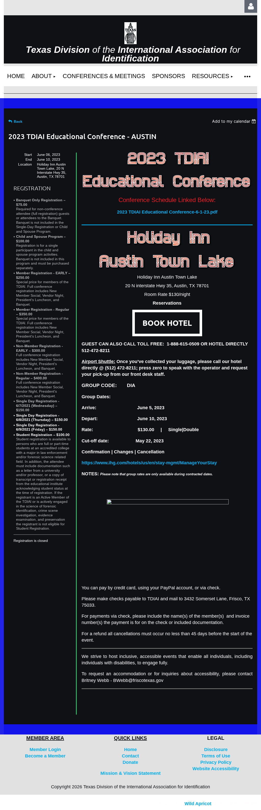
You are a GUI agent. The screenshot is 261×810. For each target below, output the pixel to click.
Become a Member (45, 755)
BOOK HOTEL (167, 323)
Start (28, 155)
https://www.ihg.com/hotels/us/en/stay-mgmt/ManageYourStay (149, 462)
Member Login (45, 749)
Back (18, 121)
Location (25, 164)
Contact (130, 755)
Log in (250, 6)
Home (130, 749)
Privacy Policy (215, 762)
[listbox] (234, 121)
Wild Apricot (198, 803)
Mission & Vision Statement (130, 773)
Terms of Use (215, 755)
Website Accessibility (215, 768)
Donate (130, 762)
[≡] (247, 76)
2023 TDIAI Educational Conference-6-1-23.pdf (167, 212)
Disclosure (216, 749)
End (28, 159)
